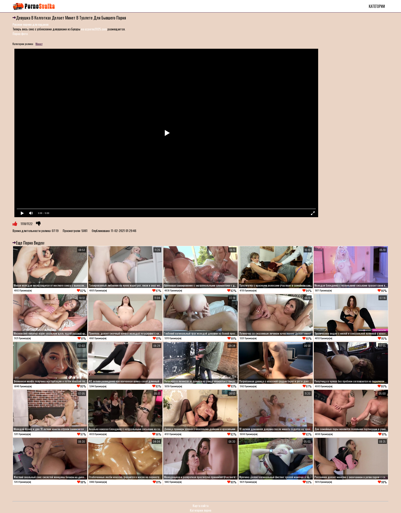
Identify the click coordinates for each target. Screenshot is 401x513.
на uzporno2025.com (94, 28)
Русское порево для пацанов (31, 24)
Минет (39, 44)
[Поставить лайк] (15, 223)
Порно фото (20, 33)
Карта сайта (200, 505)
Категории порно (200, 510)
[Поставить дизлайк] (38, 223)
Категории (377, 6)
